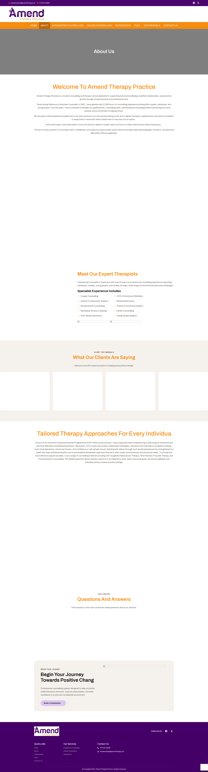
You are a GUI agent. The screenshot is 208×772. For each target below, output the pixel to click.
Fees (137, 25)
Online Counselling (99, 25)
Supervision (123, 25)
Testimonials (152, 25)
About (44, 25)
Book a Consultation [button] (52, 703)
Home (33, 25)
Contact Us (171, 25)
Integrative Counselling (67, 25)
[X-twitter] (198, 3)
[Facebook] (194, 3)
